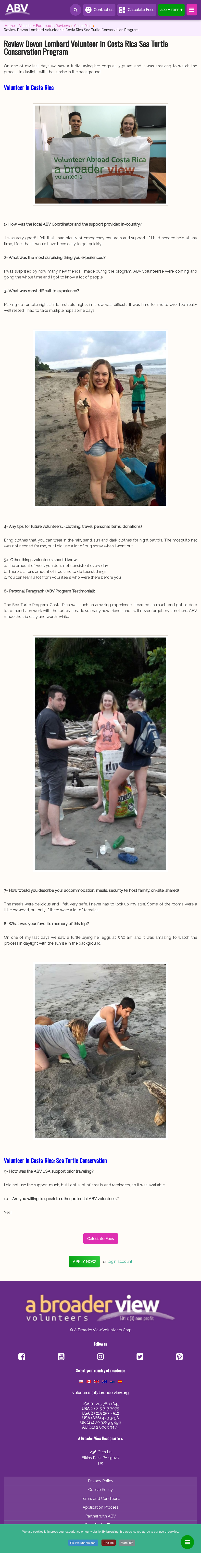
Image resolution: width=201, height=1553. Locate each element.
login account (120, 1261)
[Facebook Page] (21, 1357)
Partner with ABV (100, 1516)
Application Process (101, 1507)
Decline (108, 1543)
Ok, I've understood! (83, 1543)
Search (75, 10)
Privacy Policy (100, 1481)
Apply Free (169, 10)
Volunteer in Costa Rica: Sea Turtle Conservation (55, 1160)
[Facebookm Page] (140, 1357)
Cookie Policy (100, 1489)
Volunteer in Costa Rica (29, 87)
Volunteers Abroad (26, 10)
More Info (127, 1543)
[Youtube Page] (61, 1357)
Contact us (103, 9)
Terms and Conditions (100, 1498)
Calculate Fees (141, 9)
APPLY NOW (84, 1261)
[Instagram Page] (100, 1357)
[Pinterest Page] (179, 1357)
